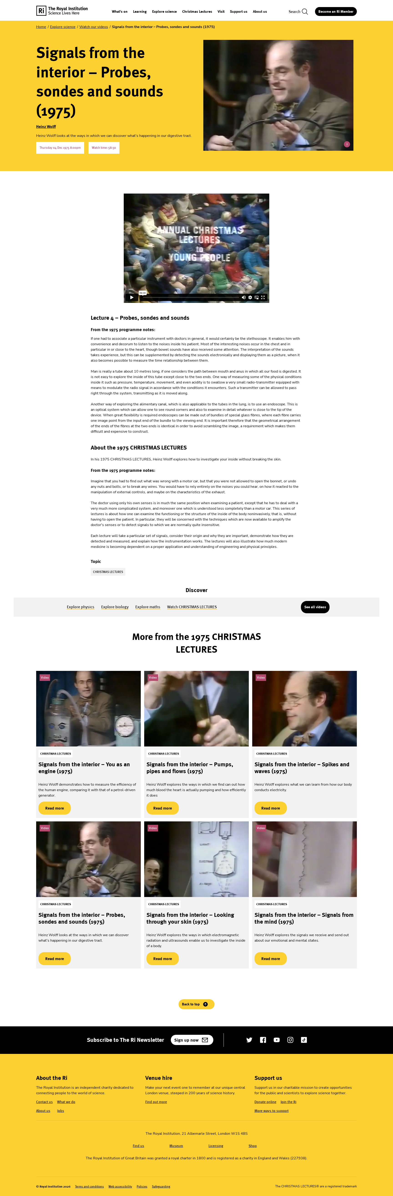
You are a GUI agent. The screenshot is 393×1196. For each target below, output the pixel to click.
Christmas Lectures (197, 12)
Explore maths (147, 606)
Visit (221, 12)
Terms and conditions (89, 1186)
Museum (176, 1146)
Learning (140, 12)
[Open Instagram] (290, 1040)
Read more (51, 808)
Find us (138, 1146)
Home (41, 26)
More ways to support (271, 1111)
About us (260, 12)
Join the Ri (288, 1102)
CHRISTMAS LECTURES (108, 572)
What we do (66, 1102)
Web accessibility (120, 1186)
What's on (120, 12)
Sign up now (186, 1040)
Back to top (191, 1004)
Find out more (156, 1102)
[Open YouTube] (277, 1040)
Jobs (60, 1111)
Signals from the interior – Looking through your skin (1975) (190, 918)
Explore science (164, 12)
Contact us (44, 1102)
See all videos (315, 607)
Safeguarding (161, 1186)
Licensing (216, 1146)
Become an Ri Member (335, 11)
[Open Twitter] (249, 1040)
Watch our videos (93, 26)
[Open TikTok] (304, 1040)
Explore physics (80, 606)
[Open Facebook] (263, 1040)
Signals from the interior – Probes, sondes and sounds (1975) (81, 918)
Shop (253, 1146)
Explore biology (114, 606)
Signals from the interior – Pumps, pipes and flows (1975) (189, 768)
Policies (142, 1186)
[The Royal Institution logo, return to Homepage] (66, 11)
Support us (238, 12)
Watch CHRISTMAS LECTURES (192, 606)
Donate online (265, 1102)
